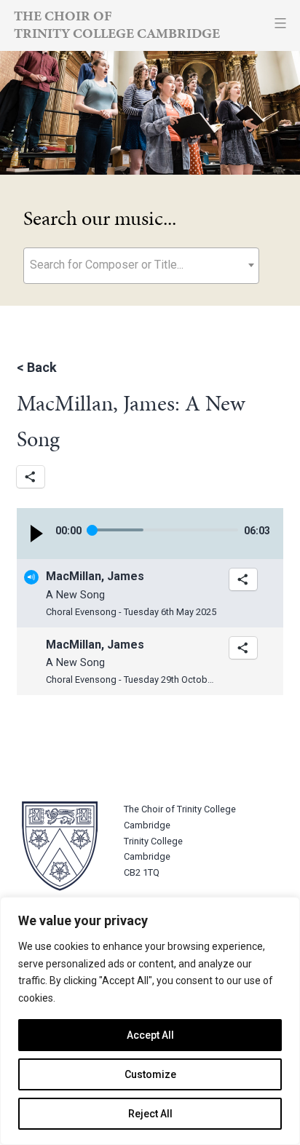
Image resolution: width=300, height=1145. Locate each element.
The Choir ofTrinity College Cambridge (117, 24)
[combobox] (141, 265)
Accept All (150, 1035)
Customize (150, 1074)
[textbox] (141, 264)
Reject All (150, 1114)
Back (42, 367)
